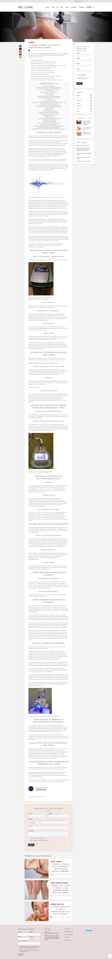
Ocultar (55, 83)
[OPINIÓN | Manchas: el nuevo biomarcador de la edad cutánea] (37, 911)
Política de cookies (69, 934)
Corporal (47, 7)
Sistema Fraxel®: (49, 117)
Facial (53, 7)
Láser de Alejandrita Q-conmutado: (49, 103)
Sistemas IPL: (49, 108)
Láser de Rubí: (49, 95)
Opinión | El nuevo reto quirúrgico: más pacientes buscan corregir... (61, 867)
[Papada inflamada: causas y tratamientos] (79, 133)
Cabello (67, 7)
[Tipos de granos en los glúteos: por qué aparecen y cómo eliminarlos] (79, 122)
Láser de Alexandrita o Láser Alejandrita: (49, 89)
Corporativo (81, 7)
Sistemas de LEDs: (49, 109)
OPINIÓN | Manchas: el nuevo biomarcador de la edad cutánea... (60, 910)
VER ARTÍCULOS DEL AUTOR (41, 789)
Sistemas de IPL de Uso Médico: (49, 92)
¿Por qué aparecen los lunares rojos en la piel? (87, 129)
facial (59, 904)
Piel (57, 7)
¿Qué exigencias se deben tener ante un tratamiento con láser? (48, 128)
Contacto (89, 7)
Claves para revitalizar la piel (82, 145)
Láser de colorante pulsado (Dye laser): (49, 97)
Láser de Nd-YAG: (49, 93)
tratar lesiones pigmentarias (43, 488)
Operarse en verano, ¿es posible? (83, 161)
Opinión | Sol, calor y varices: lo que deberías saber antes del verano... (60, 889)
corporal (53, 861)
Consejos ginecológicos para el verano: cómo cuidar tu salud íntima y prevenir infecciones (83, 149)
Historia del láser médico (48, 86)
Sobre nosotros (78, 1)
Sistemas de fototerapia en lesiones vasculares (48, 96)
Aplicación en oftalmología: (49, 120)
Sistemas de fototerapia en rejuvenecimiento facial (48, 106)
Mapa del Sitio (68, 940)
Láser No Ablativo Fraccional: (49, 111)
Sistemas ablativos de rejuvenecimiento (48, 112)
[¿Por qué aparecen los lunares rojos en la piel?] (79, 128)
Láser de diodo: (49, 90)
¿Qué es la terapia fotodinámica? (48, 124)
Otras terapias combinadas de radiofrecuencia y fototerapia (49, 125)
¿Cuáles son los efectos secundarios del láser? (48, 127)
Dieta (61, 7)
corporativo (31, 42)
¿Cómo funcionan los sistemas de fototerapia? (48, 123)
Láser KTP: (49, 99)
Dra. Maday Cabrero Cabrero (58, 895)
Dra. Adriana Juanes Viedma (58, 917)
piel (62, 904)
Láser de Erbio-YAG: (49, 115)
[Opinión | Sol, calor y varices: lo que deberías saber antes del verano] (37, 889)
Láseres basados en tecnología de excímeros (48, 118)
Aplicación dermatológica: (49, 121)
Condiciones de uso (69, 931)
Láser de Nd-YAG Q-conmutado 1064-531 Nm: (49, 105)
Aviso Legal (67, 928)
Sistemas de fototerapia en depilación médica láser (48, 87)
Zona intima (74, 7)
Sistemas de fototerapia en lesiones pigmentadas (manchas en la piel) (48, 102)
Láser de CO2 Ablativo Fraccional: (49, 114)
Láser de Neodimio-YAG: (49, 100)
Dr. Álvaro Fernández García (58, 874)
